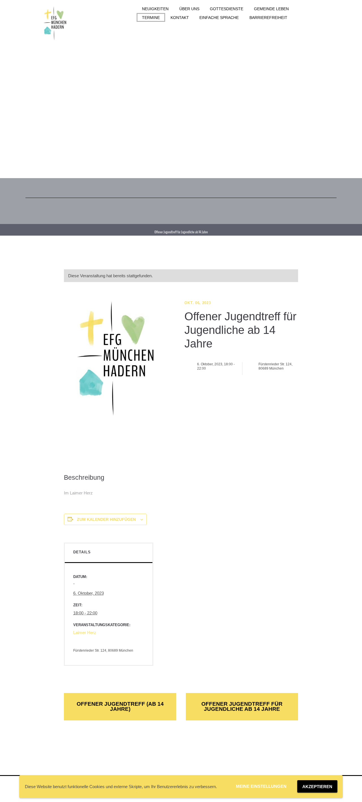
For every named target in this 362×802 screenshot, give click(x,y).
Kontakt (180, 17)
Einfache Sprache (219, 17)
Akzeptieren (317, 786)
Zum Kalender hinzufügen (106, 519)
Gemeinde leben (271, 9)
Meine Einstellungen (261, 786)
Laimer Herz (84, 632)
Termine (151, 17)
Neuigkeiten (155, 9)
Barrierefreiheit (268, 17)
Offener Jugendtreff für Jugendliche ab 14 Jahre (242, 706)
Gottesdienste (226, 9)
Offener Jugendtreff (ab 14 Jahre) (120, 706)
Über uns (189, 9)
